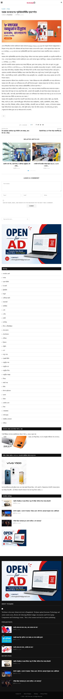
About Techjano (27, 693)
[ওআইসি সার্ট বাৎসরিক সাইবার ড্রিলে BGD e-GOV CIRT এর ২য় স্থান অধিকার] (46, 152)
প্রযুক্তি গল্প (6, 366)
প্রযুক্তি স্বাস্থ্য (6, 374)
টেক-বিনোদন (6, 334)
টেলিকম (4, 338)
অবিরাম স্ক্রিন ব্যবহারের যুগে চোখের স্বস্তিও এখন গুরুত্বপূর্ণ (27, 521)
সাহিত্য (4, 423)
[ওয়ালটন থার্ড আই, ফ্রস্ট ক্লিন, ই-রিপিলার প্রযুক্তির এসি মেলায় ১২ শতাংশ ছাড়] (17, 152)
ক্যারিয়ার (5, 306)
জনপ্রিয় (5, 322)
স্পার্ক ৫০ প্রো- (26, 434)
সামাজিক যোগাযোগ (7, 419)
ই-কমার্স (3, 9)
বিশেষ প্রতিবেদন (7, 390)
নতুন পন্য (5, 354)
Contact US (18, 693)
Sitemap (36, 693)
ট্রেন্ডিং (4, 346)
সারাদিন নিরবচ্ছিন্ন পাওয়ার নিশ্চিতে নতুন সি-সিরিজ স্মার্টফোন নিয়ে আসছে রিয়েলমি (32, 501)
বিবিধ (4, 386)
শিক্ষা (4, 407)
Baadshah (9, 14)
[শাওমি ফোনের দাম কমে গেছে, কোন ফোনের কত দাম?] (7, 629)
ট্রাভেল (4, 342)
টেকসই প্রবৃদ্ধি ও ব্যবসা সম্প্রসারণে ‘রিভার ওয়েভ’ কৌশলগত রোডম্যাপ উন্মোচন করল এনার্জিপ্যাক (36, 511)
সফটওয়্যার (5, 415)
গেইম (4, 314)
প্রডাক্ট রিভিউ (6, 358)
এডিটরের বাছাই (6, 298)
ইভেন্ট (4, 294)
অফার (4, 278)
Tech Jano (30, 696)
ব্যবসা (4, 395)
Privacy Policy (44, 693)
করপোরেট (5, 302)
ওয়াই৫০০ (39, 490)
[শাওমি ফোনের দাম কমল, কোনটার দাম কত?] (7, 649)
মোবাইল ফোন (6, 403)
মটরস (4, 399)
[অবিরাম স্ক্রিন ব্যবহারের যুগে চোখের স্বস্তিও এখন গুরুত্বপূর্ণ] (7, 523)
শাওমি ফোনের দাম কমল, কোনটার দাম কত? (23, 647)
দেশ (4, 350)
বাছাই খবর (5, 382)
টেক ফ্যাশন (5, 330)
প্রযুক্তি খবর (6, 362)
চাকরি (4, 318)
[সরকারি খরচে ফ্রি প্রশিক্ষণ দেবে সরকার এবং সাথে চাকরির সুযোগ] (7, 639)
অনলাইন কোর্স (6, 273)
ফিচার (8, 9)
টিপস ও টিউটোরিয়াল (7, 326)
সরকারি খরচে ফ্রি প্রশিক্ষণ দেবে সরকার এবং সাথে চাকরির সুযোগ (28, 637)
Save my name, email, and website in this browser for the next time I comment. (28, 202)
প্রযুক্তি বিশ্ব (6, 370)
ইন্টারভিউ (5, 290)
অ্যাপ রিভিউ (6, 282)
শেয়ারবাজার (5, 411)
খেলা (4, 310)
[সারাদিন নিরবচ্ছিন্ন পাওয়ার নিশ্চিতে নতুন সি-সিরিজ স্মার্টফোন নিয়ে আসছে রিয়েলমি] (7, 503)
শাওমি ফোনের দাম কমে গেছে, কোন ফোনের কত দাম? (25, 627)
